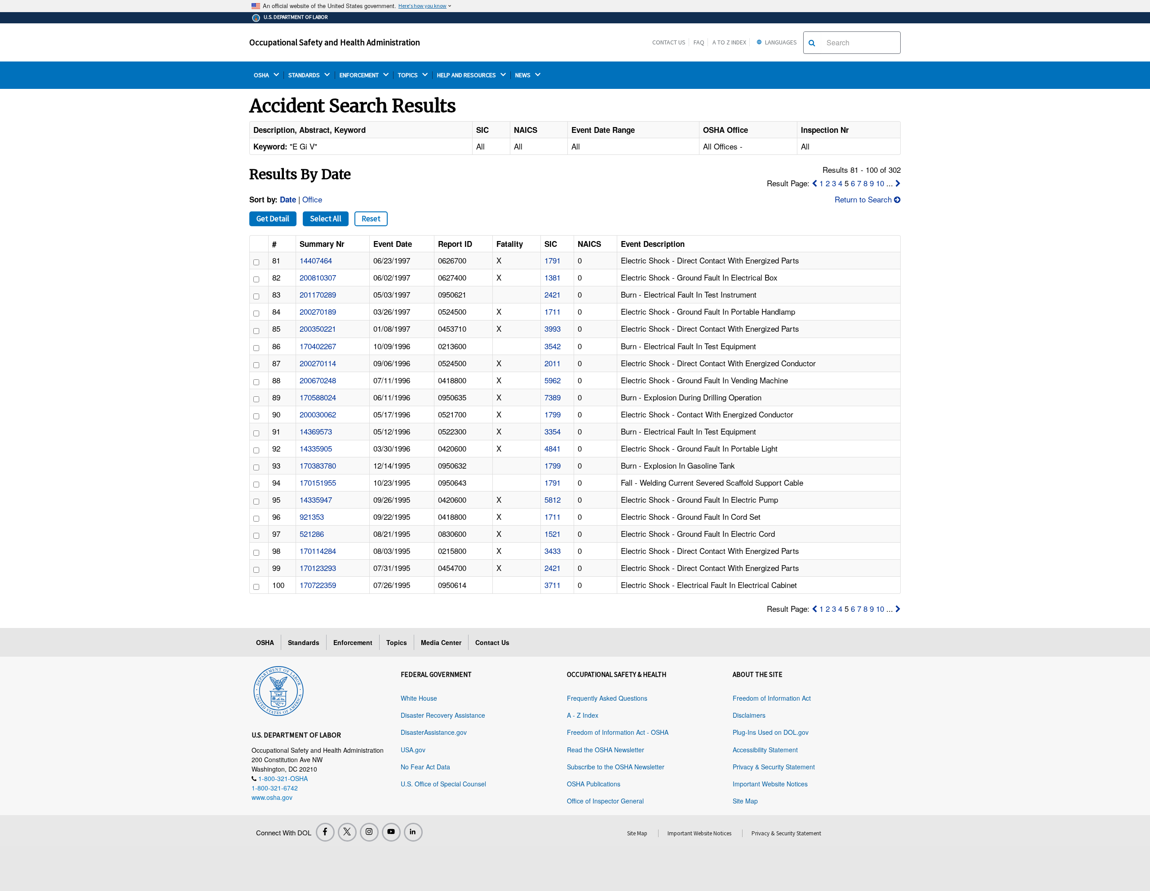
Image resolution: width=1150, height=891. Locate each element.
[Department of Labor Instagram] (369, 832)
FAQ (699, 42)
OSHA (262, 75)
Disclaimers (749, 715)
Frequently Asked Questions (607, 697)
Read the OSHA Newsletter (605, 749)
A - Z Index (582, 715)
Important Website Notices (770, 783)
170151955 (318, 482)
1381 (552, 277)
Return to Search (864, 199)
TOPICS (408, 75)
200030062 (318, 414)
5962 (552, 380)
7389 (552, 397)
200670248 (318, 380)
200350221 (318, 328)
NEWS (523, 75)
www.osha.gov (272, 797)
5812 (552, 499)
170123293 (318, 567)
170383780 (318, 465)
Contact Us (669, 42)
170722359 (318, 584)
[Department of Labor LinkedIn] (413, 832)
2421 (552, 294)
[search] (812, 42)
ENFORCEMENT (360, 75)
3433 (552, 550)
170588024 (318, 397)
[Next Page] (898, 183)
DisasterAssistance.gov (434, 732)
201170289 (318, 294)
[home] (278, 689)
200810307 (318, 277)
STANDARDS (304, 75)
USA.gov (413, 749)
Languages (780, 42)
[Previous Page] (814, 183)
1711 (552, 311)
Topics (396, 642)
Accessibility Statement (765, 749)
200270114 (318, 363)
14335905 (316, 448)
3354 (552, 431)
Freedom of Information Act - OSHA (617, 732)
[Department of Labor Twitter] (347, 832)
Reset (371, 219)
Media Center (441, 642)
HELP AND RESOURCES (467, 75)
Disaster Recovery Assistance (443, 715)
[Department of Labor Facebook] (325, 832)
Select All (325, 219)
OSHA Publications (593, 783)
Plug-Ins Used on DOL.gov (771, 732)
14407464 (316, 260)
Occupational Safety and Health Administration (334, 42)
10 (880, 183)
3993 (552, 328)
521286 (312, 533)
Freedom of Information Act (772, 697)
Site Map (745, 800)
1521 (552, 533)
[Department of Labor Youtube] (391, 832)
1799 (552, 414)
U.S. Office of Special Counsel (443, 783)
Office (312, 199)
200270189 (318, 311)
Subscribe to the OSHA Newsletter (615, 766)
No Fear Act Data (425, 766)
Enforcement (352, 642)
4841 (552, 448)
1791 (552, 260)
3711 (552, 584)
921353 (312, 516)
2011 (552, 363)
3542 (552, 345)
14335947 (316, 499)
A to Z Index (729, 42)
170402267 (318, 345)
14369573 (316, 431)
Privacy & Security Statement (774, 766)
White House (419, 697)
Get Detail (273, 219)
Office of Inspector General (605, 800)
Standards (303, 642)
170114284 (318, 550)
